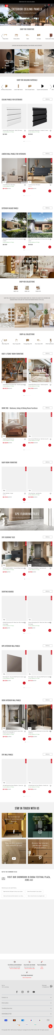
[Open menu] (2, 6)
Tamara (41, 968)
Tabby (42, 967)
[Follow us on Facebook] (17, 992)
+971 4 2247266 (5, 987)
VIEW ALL (47, 99)
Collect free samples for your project (34, 891)
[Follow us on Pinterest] (28, 992)
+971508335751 (45, 987)
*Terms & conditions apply (15, 968)
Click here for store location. (27, 1)
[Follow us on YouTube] (34, 992)
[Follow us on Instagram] (22, 992)
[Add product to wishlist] (25, 130)
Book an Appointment (27, 977)
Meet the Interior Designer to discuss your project (13, 891)
